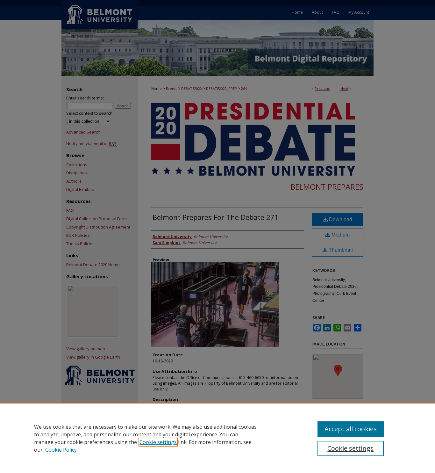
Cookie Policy (61, 449)
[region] (217, 438)
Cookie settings (158, 442)
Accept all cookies (350, 429)
